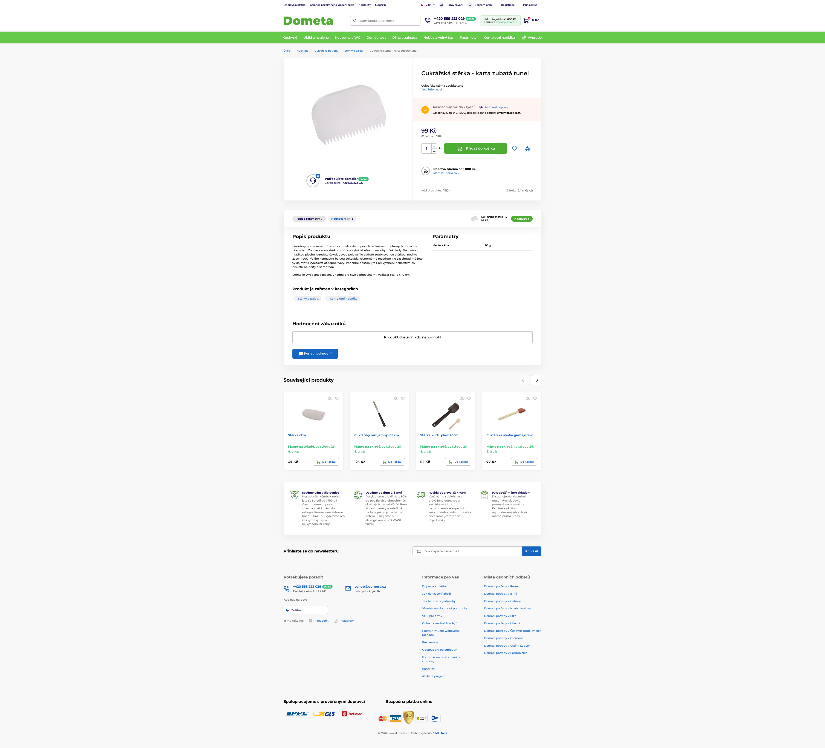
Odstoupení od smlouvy (439, 649)
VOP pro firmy (432, 616)
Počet (427, 149)
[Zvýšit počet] (434, 146)
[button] (536, 380)
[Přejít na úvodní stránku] (308, 21)
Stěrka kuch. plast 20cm (439, 435)
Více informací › (432, 89)
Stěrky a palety (354, 50)
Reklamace (430, 642)
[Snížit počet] (434, 151)
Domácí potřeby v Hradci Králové (507, 608)
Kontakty (365, 4)
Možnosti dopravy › (497, 107)
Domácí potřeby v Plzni (500, 616)
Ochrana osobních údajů (439, 623)
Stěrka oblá (297, 435)
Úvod (287, 50)
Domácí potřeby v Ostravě (502, 601)
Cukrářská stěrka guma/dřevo (509, 435)
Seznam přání (483, 4)
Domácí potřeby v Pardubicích (505, 653)
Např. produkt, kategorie (377, 20)
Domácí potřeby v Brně (500, 593)
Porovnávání (454, 4)
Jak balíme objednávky (438, 601)
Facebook (321, 620)
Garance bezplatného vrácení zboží (332, 4)
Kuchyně (302, 50)
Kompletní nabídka (344, 298)
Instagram (347, 620)
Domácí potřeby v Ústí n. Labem (507, 645)
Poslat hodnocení (317, 353)
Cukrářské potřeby (326, 50)
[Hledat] (355, 21)
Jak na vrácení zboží (436, 593)
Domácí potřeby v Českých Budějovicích (512, 630)
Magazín (380, 4)
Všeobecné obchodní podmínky (445, 608)
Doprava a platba (295, 4)
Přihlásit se (530, 4)
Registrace (508, 4)
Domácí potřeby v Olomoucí (504, 638)
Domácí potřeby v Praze (501, 586)
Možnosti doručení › (446, 172)
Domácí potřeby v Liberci (502, 623)
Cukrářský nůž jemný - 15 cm (376, 435)
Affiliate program (434, 676)
